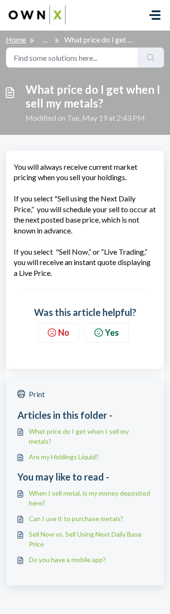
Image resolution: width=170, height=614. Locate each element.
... (45, 39)
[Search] (150, 57)
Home (16, 39)
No (63, 332)
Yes (112, 332)
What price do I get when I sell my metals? (79, 436)
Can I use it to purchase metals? (76, 518)
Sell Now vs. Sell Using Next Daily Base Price (85, 539)
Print (37, 394)
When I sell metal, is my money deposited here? (89, 498)
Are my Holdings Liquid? (64, 457)
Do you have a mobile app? (67, 560)
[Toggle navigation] (154, 15)
